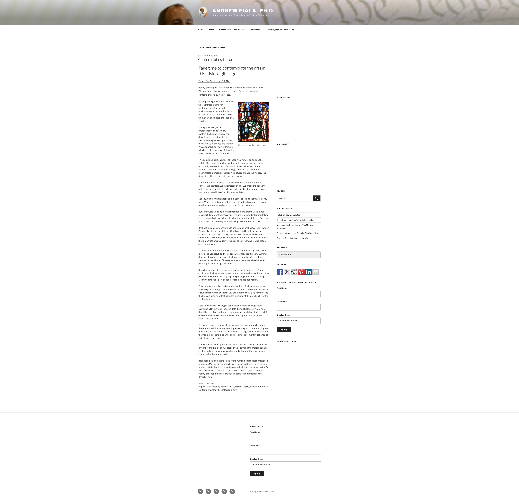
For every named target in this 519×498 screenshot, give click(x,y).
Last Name (282, 301)
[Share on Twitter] (287, 272)
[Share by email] (315, 272)
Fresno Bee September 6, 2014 (214, 81)
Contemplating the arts (217, 60)
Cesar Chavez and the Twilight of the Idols (295, 220)
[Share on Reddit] (294, 272)
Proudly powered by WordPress (263, 491)
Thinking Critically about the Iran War (292, 238)
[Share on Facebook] (280, 272)
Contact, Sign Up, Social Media (280, 29)
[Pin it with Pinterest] (301, 272)
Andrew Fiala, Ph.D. (243, 11)
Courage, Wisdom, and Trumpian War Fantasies (297, 233)
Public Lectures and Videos (231, 29)
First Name (282, 288)
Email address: (283, 315)
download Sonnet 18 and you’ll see (216, 254)
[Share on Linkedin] (308, 272)
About (211, 29)
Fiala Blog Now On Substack (289, 215)
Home (200, 29)
